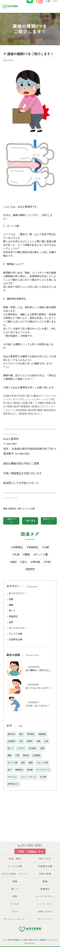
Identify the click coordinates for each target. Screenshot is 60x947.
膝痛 (31, 762)
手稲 (17, 755)
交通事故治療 (15, 639)
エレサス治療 (28, 509)
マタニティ (12, 776)
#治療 (45, 547)
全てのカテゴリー (18, 593)
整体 (21, 734)
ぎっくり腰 (12, 762)
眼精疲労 (19, 769)
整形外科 (11, 734)
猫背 (23, 762)
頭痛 (11, 599)
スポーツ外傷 (42, 762)
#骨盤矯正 (33, 547)
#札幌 (15, 555)
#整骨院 (30, 569)
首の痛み (32, 748)
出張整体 (11, 741)
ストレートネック (28, 776)
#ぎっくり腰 (40, 555)
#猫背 (13, 562)
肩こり (12, 611)
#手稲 (47, 562)
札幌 (46, 741)
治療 (38, 741)
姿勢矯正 (31, 734)
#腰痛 (26, 555)
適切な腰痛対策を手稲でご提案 (21, 463)
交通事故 (36, 755)
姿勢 (19, 509)
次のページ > (48, 520)
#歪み (23, 562)
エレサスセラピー (18, 628)
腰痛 (5, 509)
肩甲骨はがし (13, 784)
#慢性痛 (35, 562)
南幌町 (30, 741)
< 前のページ (11, 520)
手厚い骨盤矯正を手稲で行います (22, 473)
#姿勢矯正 (17, 547)
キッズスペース (43, 769)
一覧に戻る (30, 521)
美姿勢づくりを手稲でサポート (21, 483)
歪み (10, 769)
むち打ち (21, 748)
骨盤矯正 (12, 509)
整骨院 (26, 755)
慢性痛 (30, 769)
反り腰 (43, 776)
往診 (21, 741)
